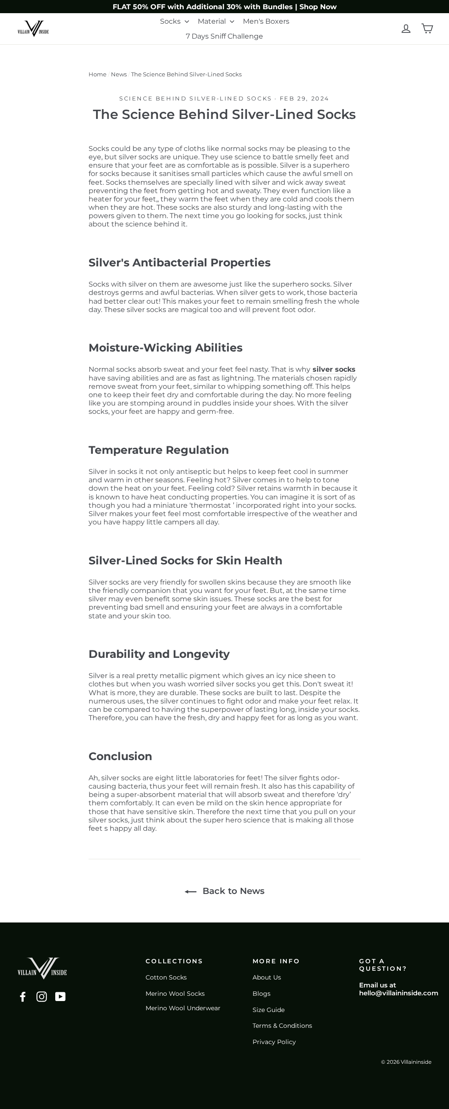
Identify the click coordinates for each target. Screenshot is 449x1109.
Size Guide (269, 1010)
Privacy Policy (274, 1042)
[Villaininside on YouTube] (60, 996)
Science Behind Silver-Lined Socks (195, 98)
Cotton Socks (166, 977)
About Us (267, 977)
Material (213, 21)
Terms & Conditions (282, 1026)
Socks (171, 21)
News (119, 74)
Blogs (262, 994)
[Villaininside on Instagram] (41, 996)
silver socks (333, 369)
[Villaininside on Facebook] (23, 996)
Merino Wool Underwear (183, 1008)
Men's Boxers (266, 21)
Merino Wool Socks (175, 994)
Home (98, 74)
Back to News (232, 891)
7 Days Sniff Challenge (224, 36)
